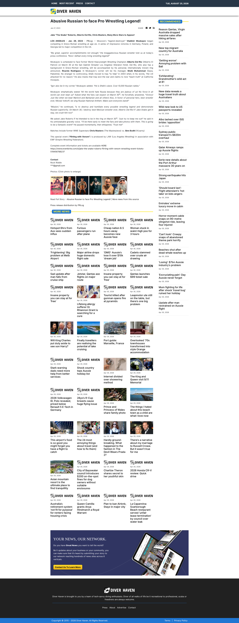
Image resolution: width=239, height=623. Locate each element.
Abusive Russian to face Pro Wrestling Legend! (89, 199)
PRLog (90, 41)
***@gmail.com (57, 165)
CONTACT (90, 3)
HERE (103, 145)
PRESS (79, 3)
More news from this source (125, 199)
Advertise (121, 607)
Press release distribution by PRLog (67, 205)
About (112, 607)
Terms (167, 620)
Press (104, 607)
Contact (132, 607)
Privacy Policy (180, 620)
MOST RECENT (66, 3)
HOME (54, 3)
